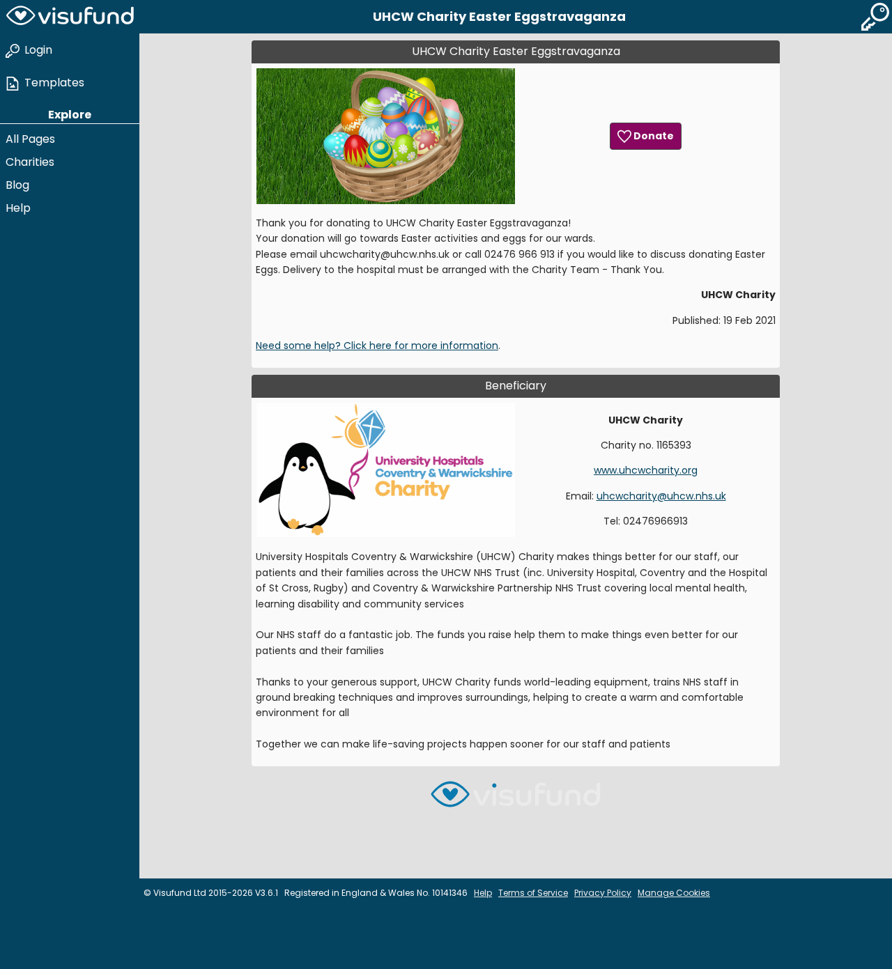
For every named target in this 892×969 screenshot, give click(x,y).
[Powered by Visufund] (515, 800)
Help (18, 208)
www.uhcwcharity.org (646, 470)
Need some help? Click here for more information (377, 345)
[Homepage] (69, 16)
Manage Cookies (674, 893)
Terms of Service (533, 893)
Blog (17, 185)
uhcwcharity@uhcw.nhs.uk (661, 496)
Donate (652, 136)
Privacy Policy (602, 893)
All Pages (30, 139)
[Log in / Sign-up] (875, 16)
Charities (30, 162)
